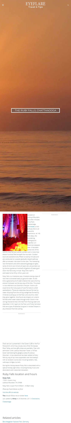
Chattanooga (7, 402)
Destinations (36, 399)
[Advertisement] (21, 329)
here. (26, 396)
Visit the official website (10, 392)
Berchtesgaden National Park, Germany (16, 422)
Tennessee (30, 227)
